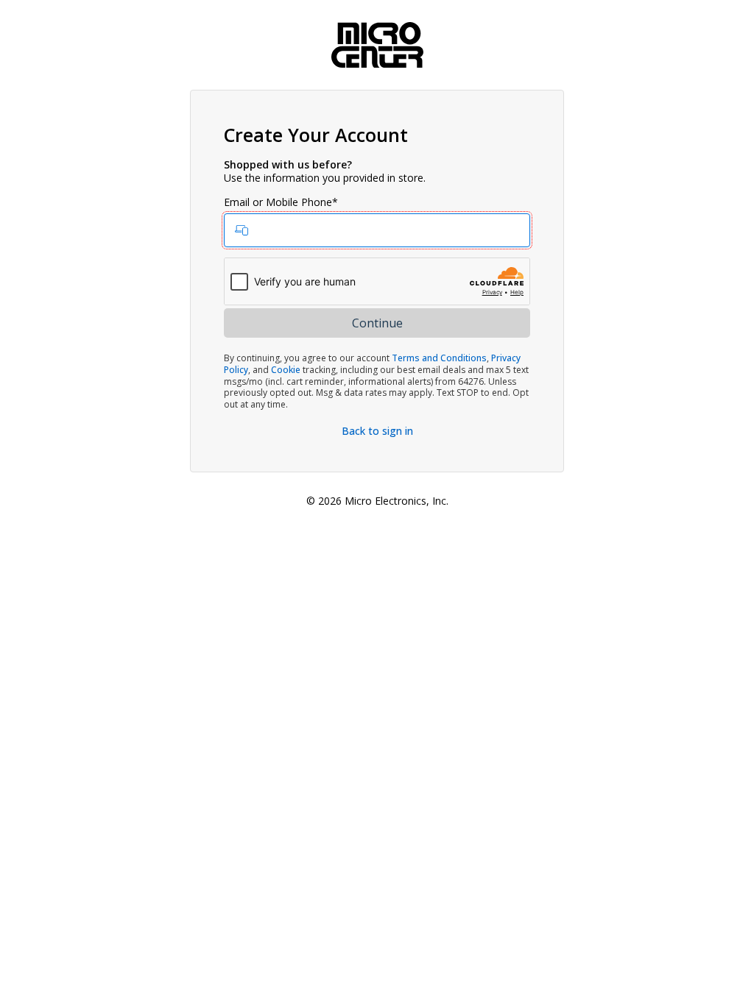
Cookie (285, 369)
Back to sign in (377, 431)
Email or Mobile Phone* (281, 202)
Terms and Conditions (439, 358)
